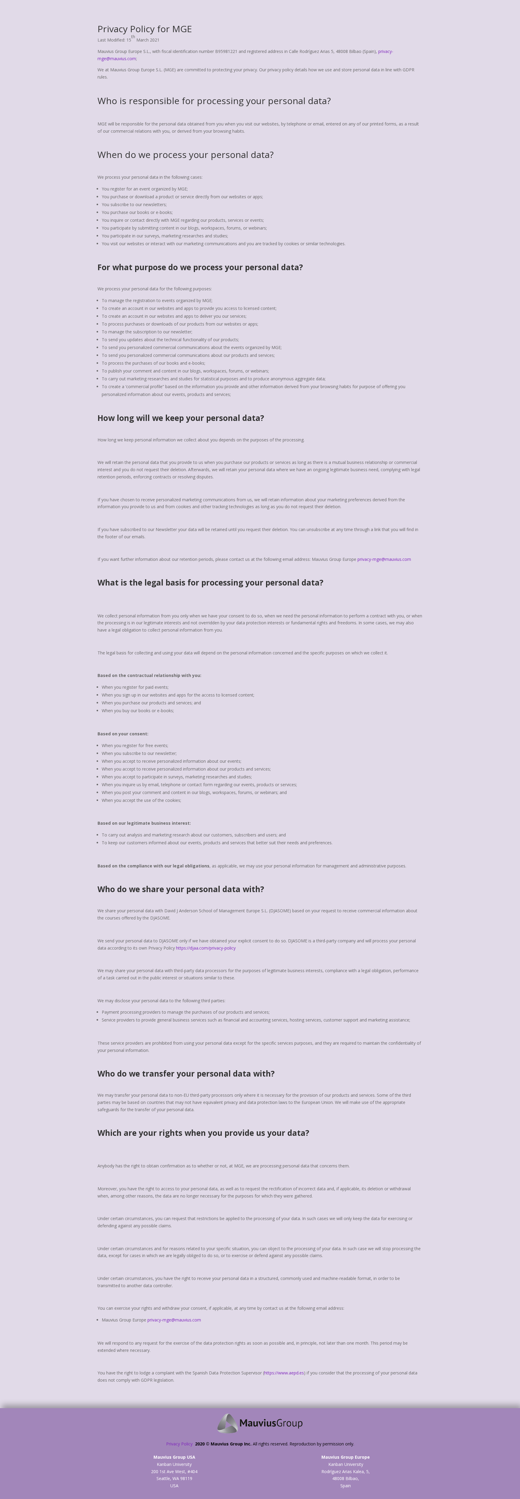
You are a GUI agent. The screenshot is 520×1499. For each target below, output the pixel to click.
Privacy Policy (180, 1444)
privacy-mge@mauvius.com (384, 559)
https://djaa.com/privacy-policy (206, 948)
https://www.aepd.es (284, 1373)
